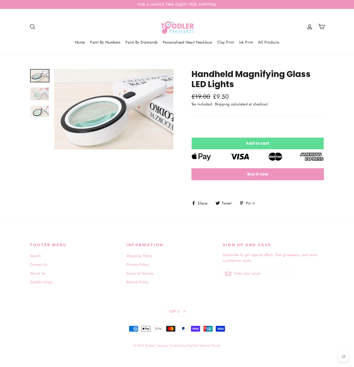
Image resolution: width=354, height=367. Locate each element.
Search (35, 255)
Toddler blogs (41, 282)
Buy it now (257, 174)
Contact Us (38, 264)
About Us (37, 273)
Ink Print (246, 42)
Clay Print (225, 42)
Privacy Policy (137, 264)
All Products (268, 42)
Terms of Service (140, 273)
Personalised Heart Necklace (187, 42)
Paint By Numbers (105, 42)
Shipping (222, 104)
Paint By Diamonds (141, 42)
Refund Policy (137, 282)
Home (80, 42)
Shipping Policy (139, 255)
